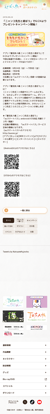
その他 (31, 226)
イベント (8, 232)
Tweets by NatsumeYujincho (16, 251)
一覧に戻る (25, 210)
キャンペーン (32, 220)
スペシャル (7, 386)
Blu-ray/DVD (9, 379)
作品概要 (7, 352)
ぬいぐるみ (8, 226)
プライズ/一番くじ (20, 220)
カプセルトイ (20, 232)
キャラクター (8, 358)
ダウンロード (8, 392)
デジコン (20, 226)
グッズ (6, 372)
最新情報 (7, 345)
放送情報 (7, 365)
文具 (31, 232)
